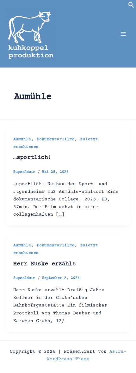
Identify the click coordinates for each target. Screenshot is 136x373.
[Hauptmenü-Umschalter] (123, 33)
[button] (131, 6)
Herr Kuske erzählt (44, 264)
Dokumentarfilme (56, 139)
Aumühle (22, 139)
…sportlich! (32, 158)
